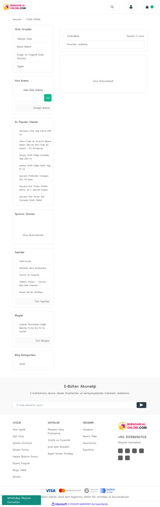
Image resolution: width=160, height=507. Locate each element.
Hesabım (88, 429)
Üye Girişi (18, 436)
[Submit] (141, 405)
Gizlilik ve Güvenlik (59, 440)
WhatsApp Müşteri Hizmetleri (19, 500)
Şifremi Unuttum (22, 443)
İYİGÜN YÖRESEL (33, 19)
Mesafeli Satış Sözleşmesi (56, 431)
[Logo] (14, 7)
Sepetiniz (88, 449)
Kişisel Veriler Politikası (60, 453)
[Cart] (149, 7)
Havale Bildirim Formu (25, 456)
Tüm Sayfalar (41, 301)
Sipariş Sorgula (21, 463)
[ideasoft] (59, 504)
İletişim (17, 476)
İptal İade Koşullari (58, 446)
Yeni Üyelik (19, 429)
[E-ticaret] (79, 504)
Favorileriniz (89, 443)
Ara (48, 97)
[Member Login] (131, 7)
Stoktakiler (73, 36)
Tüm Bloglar (42, 340)
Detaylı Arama (41, 107)
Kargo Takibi (19, 470)
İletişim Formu (21, 449)
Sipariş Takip (90, 436)
